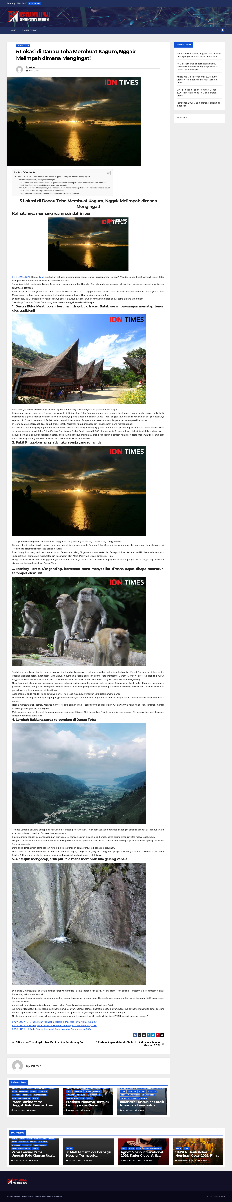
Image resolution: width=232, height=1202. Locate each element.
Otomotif (16, 1095)
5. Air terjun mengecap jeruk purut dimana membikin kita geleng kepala (51, 193)
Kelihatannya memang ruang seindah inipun (37, 180)
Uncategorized (23, 45)
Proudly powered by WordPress (20, 1196)
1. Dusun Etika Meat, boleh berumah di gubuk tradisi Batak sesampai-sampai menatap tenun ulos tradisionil (64, 183)
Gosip (14, 1091)
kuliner (33, 1091)
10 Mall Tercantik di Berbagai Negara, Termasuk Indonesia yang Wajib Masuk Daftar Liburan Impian (197, 66)
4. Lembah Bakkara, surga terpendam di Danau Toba (43, 191)
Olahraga (43, 1091)
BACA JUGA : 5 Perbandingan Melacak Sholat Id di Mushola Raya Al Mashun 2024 (54, 1022)
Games (51, 1088)
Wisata (35, 1098)
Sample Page (29, 30)
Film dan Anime (40, 1088)
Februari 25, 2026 (132, 1160)
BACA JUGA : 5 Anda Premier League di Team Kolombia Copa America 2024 (51, 1029)
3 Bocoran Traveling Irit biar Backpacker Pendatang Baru (50, 1042)
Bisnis (29, 1088)
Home (13, 30)
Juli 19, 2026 (75, 1160)
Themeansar (57, 1196)
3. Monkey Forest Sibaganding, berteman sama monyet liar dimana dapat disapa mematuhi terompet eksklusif (66, 188)
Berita (14, 1088)
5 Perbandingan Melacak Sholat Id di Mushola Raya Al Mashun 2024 (128, 1044)
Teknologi (27, 1095)
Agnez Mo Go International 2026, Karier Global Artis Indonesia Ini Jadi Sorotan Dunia (198, 79)
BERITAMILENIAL (21, 277)
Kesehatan (23, 1091)
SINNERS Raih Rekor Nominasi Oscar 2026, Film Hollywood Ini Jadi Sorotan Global (197, 92)
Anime (22, 1088)
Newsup (45, 1196)
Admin (32, 67)
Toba (41, 277)
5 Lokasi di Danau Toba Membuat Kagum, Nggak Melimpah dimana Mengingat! (52, 177)
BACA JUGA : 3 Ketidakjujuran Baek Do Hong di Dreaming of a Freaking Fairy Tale (54, 1025)
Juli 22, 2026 (21, 1160)
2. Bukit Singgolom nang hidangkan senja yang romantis (44, 185)
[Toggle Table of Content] (107, 173)
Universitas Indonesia (21, 1098)
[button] (218, 30)
